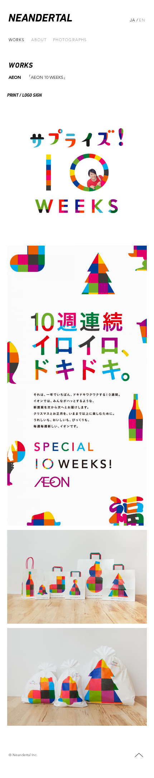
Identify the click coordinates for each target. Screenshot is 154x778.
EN (142, 20)
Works (17, 40)
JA (132, 20)
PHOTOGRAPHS (70, 40)
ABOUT (39, 40)
